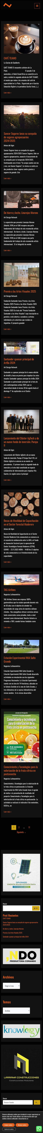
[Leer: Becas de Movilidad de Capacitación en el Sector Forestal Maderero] (21, 503)
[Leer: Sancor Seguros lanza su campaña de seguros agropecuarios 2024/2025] (21, 116)
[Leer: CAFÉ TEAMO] (21, 38)
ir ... (37, 1102)
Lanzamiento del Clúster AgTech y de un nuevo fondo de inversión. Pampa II (21, 441)
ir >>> (36, 908)
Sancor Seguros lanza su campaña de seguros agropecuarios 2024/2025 (20, 137)
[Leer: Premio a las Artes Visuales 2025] (21, 274)
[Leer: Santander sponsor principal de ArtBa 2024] (21, 347)
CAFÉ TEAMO (10, 58)
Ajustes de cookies (9, 1129)
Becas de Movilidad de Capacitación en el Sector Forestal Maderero (21, 522)
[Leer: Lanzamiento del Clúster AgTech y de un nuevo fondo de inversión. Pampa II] (21, 421)
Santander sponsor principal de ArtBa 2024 (19, 361)
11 (29, 827)
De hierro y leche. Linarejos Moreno (21, 213)
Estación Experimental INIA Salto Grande (20, 659)
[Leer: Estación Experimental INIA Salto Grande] (21, 646)
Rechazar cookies (22, 1125)
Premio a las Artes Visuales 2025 (20, 291)
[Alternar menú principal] (37, 6)
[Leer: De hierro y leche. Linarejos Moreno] (21, 199)
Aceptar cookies (8, 1125)
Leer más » (7, 92)
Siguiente (21, 832)
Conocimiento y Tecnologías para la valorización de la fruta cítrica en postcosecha (21, 770)
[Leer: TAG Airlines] (21, 579)
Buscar (5, 903)
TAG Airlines (10, 590)
